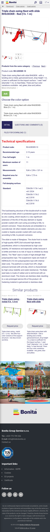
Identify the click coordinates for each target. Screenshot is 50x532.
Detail (7, 125)
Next (43, 66)
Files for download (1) (15, 132)
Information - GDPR (12, 469)
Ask (6, 93)
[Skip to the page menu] (2, 6)
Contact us (6, 442)
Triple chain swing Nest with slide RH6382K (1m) (35, 301)
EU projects (9, 476)
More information (9, 88)
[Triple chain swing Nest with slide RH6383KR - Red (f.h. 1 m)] (7, 57)
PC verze (32, 528)
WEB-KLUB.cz (24, 528)
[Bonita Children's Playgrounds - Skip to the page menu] (11, 2)
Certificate (8, 480)
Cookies (7, 473)
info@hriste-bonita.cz (17, 439)
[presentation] (2, 326)
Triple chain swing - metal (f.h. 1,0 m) (11, 300)
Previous (36, 66)
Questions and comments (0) (29, 125)
